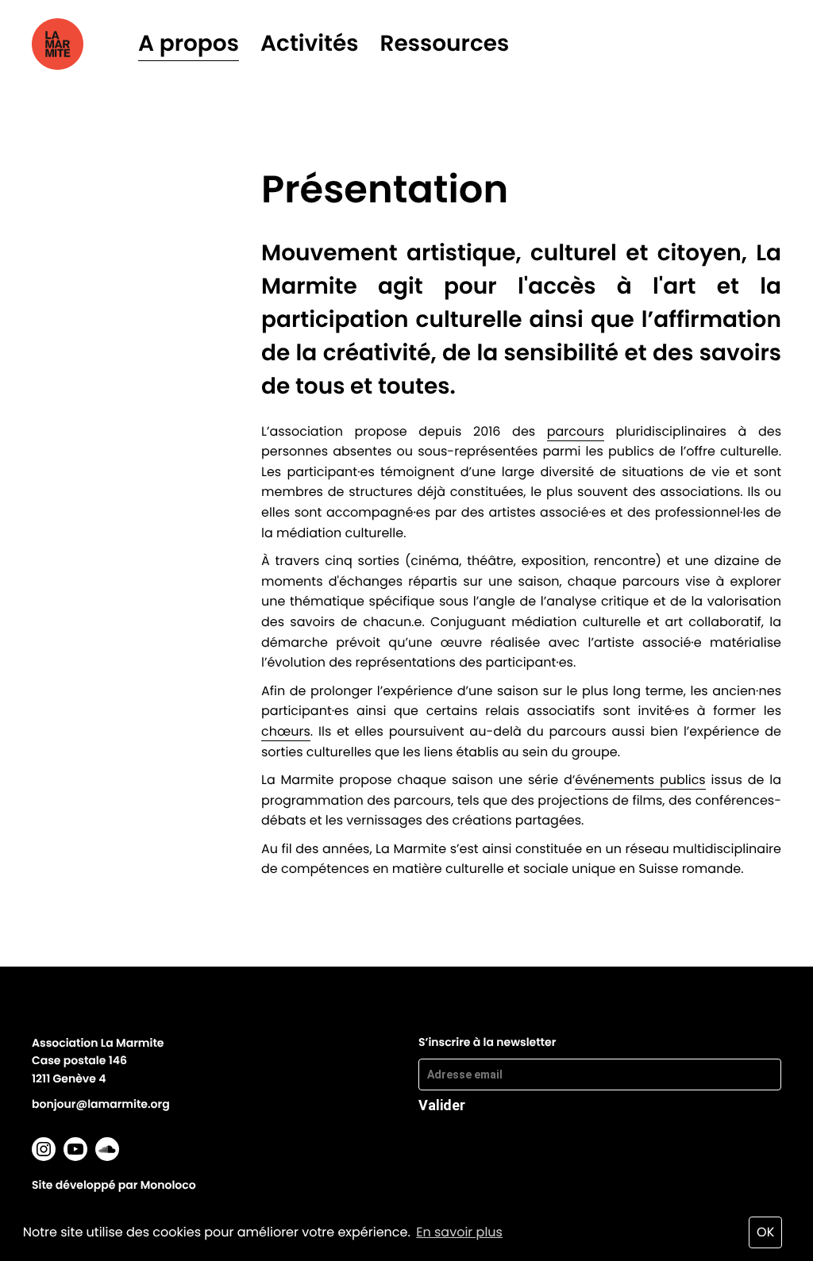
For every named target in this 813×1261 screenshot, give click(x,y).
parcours (575, 431)
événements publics (640, 780)
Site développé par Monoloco (114, 1185)
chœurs (285, 731)
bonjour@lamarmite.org (101, 1104)
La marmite (80, 44)
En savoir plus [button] (459, 1232)
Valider (441, 1105)
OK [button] (765, 1232)
